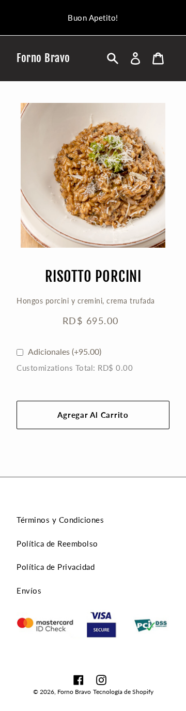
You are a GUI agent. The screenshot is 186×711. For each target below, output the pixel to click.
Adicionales (64, 351)
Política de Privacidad (56, 566)
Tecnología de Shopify (123, 691)
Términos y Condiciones (60, 519)
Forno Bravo (43, 58)
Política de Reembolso (57, 543)
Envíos (29, 590)
